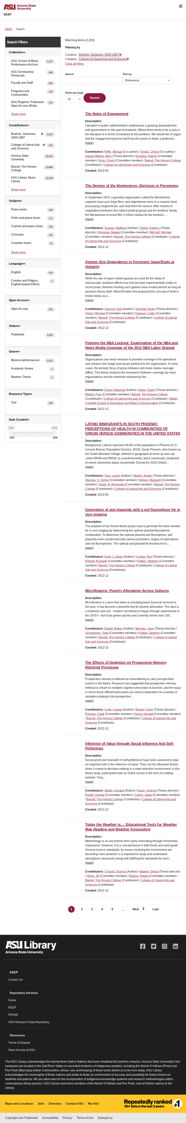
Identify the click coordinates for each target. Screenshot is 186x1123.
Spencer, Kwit (113, 309)
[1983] (11, 433)
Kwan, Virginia (146, 790)
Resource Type (19, 394)
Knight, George (95, 794)
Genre (13, 351)
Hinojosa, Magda (109, 232)
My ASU (93, 1103)
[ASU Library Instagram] (164, 946)
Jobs (40, 1103)
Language (16, 263)
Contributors (18, 125)
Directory (55, 1103)
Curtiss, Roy (144, 556)
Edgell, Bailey (113, 628)
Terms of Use (85, 1117)
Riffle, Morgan (113, 151)
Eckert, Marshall (114, 390)
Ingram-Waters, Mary (98, 156)
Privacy (67, 1117)
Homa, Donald (143, 713)
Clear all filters (74, 63)
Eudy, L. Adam (113, 556)
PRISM (13, 1014)
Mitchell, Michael (160, 232)
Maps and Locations (19, 1103)
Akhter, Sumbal (114, 790)
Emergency (105, 1117)
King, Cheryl (107, 160)
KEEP (7, 14)
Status (13, 326)
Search (69, 74)
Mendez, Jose (145, 628)
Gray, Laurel (112, 475)
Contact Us (15, 979)
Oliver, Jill (93, 875)
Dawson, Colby (145, 313)
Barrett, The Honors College (163, 160)
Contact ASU (75, 1103)
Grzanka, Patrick (146, 156)
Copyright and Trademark (21, 1117)
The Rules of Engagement (106, 114)
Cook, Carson (113, 709)
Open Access (18, 300)
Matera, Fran (93, 394)
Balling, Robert (138, 875)
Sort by (127, 74)
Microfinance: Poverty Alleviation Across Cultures (127, 591)
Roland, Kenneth (96, 561)
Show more (18, 114)
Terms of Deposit (19, 1042)
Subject (14, 200)
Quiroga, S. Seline (97, 480)
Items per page (74, 92)
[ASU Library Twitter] (153, 946)
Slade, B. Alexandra (111, 484)
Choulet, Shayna (115, 871)
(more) (89, 143)
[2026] (54, 433)
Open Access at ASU (21, 1049)
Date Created (18, 419)
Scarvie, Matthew (115, 228)
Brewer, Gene (144, 709)
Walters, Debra (148, 871)
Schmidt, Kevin (145, 309)
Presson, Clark (94, 713)
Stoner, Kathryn (150, 228)
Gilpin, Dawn (146, 390)
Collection (16, 52)
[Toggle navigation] (180, 6)
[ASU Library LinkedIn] (175, 946)
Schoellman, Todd (96, 632)
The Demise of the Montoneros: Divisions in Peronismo (131, 186)
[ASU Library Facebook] (142, 946)
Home (12, 1000)
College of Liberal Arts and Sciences (127, 164)
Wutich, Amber (142, 475)
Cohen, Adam (143, 794)
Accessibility (50, 1117)
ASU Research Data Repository (28, 1022)
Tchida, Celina (149, 151)
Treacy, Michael (95, 313)
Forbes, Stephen (147, 561)
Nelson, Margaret (150, 480)
